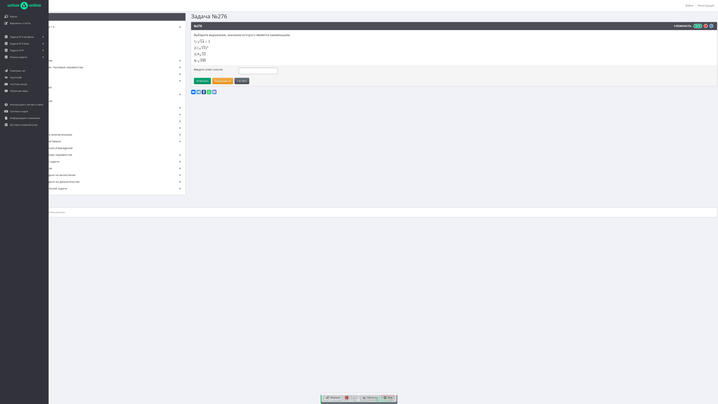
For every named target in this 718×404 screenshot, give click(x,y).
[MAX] (214, 92)
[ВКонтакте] (193, 92)
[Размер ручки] (354, 398)
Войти (689, 5)
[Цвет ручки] (347, 398)
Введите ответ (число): (208, 69)
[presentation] (203, 41)
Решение (221, 81)
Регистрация (706, 5)
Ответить (202, 81)
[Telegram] (198, 92)
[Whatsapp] (209, 92)
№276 (198, 26)
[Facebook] (204, 92)
